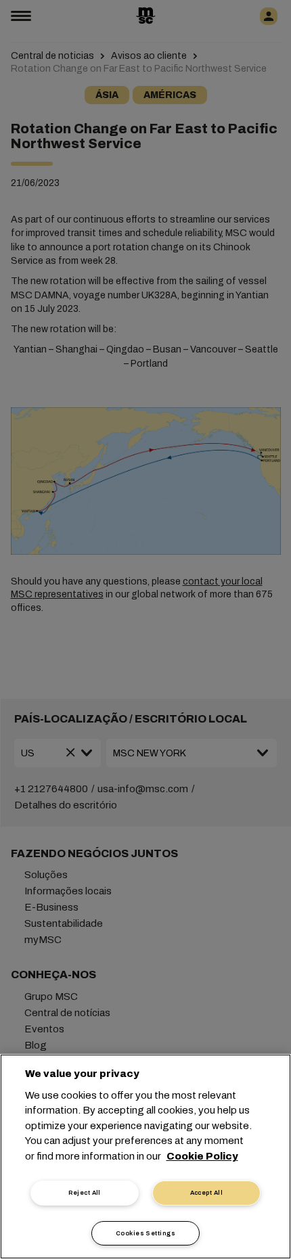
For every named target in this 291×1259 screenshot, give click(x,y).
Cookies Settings (145, 1233)
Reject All (84, 1192)
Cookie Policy (202, 1156)
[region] (145, 1156)
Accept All (206, 1192)
